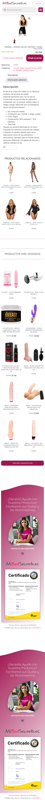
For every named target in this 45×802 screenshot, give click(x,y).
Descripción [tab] (13, 75)
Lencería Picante (31, 68)
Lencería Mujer (18, 68)
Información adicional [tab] (17, 80)
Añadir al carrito (35, 58)
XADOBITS (36, 628)
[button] (40, 9)
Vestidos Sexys (28, 70)
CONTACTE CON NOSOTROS (22, 548)
